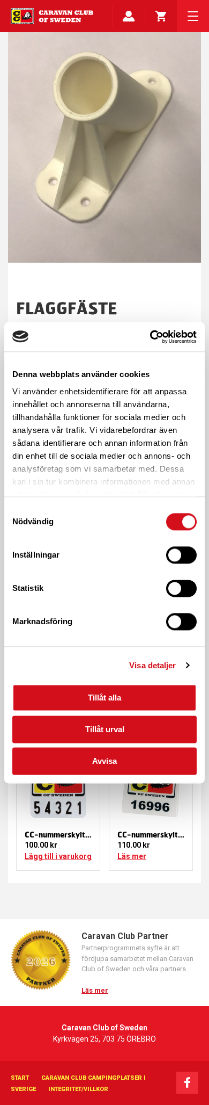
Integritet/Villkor (78, 1089)
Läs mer (131, 856)
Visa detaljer (152, 665)
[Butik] (161, 16)
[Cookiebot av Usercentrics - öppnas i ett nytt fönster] (150, 337)
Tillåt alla (104, 697)
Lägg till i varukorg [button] (58, 856)
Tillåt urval (104, 729)
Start (20, 1077)
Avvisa (104, 760)
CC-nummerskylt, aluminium (75, 834)
